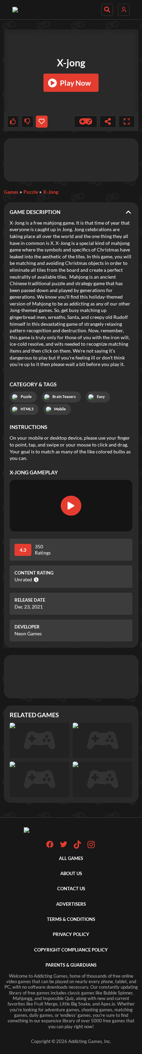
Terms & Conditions (71, 919)
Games (11, 192)
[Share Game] (108, 122)
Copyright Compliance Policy (71, 950)
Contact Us (71, 888)
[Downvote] (27, 122)
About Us (71, 873)
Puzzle (30, 192)
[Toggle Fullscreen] (127, 122)
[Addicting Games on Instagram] (91, 847)
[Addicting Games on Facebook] (49, 846)
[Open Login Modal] (124, 10)
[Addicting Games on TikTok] (77, 847)
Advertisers (71, 904)
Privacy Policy (71, 934)
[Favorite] (42, 122)
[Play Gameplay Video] (71, 506)
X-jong (50, 192)
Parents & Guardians (71, 965)
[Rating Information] (35, 579)
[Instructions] (86, 122)
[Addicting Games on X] (63, 846)
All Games (71, 858)
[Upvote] (13, 122)
